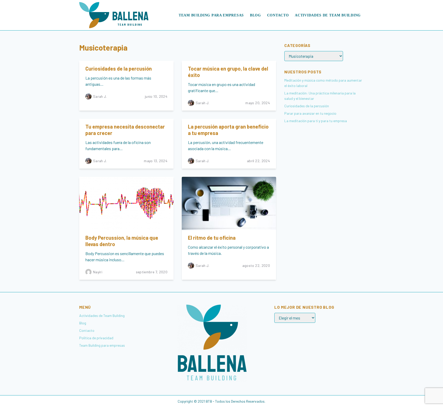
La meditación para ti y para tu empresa (315, 121)
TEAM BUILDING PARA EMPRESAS (211, 15)
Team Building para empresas (102, 345)
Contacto (278, 15)
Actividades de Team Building (328, 15)
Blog (255, 15)
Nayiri (97, 272)
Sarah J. (100, 96)
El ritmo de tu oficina (212, 238)
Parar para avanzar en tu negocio (310, 113)
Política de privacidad (96, 338)
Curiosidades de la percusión (118, 68)
